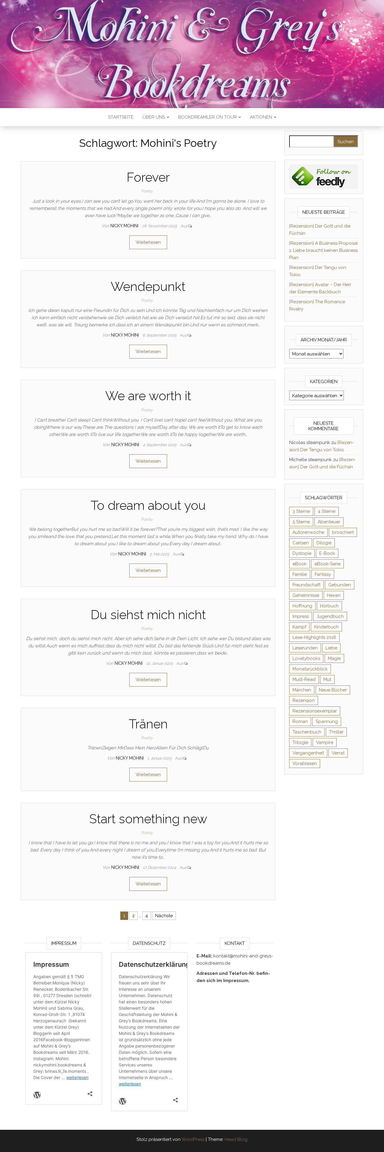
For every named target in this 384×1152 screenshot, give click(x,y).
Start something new (148, 819)
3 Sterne (301, 511)
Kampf (299, 627)
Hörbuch (329, 606)
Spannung (327, 721)
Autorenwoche (308, 532)
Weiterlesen (148, 242)
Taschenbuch (306, 732)
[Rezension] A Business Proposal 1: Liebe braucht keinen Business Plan (323, 250)
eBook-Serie (327, 564)
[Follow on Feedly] (323, 176)
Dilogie (324, 543)
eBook (299, 564)
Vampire (324, 742)
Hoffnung (302, 606)
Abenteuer (329, 522)
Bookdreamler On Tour (208, 117)
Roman (300, 721)
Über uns (154, 117)
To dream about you (148, 505)
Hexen (333, 595)
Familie (299, 574)
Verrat (338, 753)
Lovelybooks (306, 658)
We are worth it (148, 396)
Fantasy (323, 574)
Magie (334, 658)
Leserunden (305, 648)
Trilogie (300, 742)
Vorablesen (304, 763)
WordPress (193, 1139)
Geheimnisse (305, 595)
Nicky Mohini (125, 225)
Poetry (147, 191)
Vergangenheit (308, 753)
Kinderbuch (326, 627)
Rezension (303, 700)
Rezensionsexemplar (314, 711)
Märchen (301, 690)
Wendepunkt (148, 286)
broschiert (343, 532)
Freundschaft (306, 585)
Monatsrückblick (310, 669)
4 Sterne (326, 511)
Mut (327, 679)
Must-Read (304, 679)
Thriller (336, 732)
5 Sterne (301, 522)
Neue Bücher (333, 690)
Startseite (121, 117)
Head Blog (236, 1139)
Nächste (164, 915)
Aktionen (261, 117)
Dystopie (301, 553)
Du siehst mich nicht (148, 614)
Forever (148, 177)
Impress (300, 616)
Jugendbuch (330, 616)
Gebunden (339, 585)
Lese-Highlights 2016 (314, 637)
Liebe (331, 648)
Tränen (148, 724)
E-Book (327, 553)
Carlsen (300, 543)
